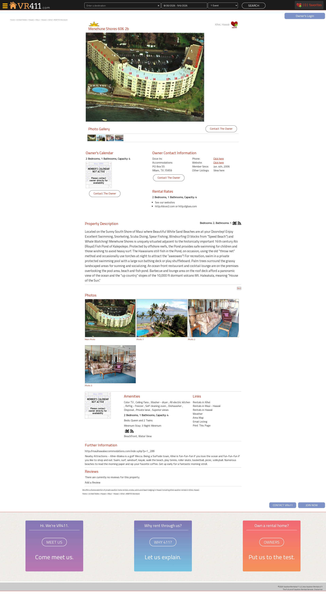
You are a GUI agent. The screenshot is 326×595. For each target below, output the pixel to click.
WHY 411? (163, 542)
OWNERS (271, 542)
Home (12, 19)
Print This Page (202, 425)
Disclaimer (318, 589)
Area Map (198, 418)
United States (21, 19)
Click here (218, 159)
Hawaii (31, 19)
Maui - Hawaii (41, 19)
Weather (198, 414)
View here (218, 170)
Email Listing (200, 421)
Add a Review (92, 482)
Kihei (50, 19)
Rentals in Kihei (201, 402)
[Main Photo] (110, 318)
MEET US (54, 542)
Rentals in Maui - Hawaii (206, 406)
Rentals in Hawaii (202, 410)
